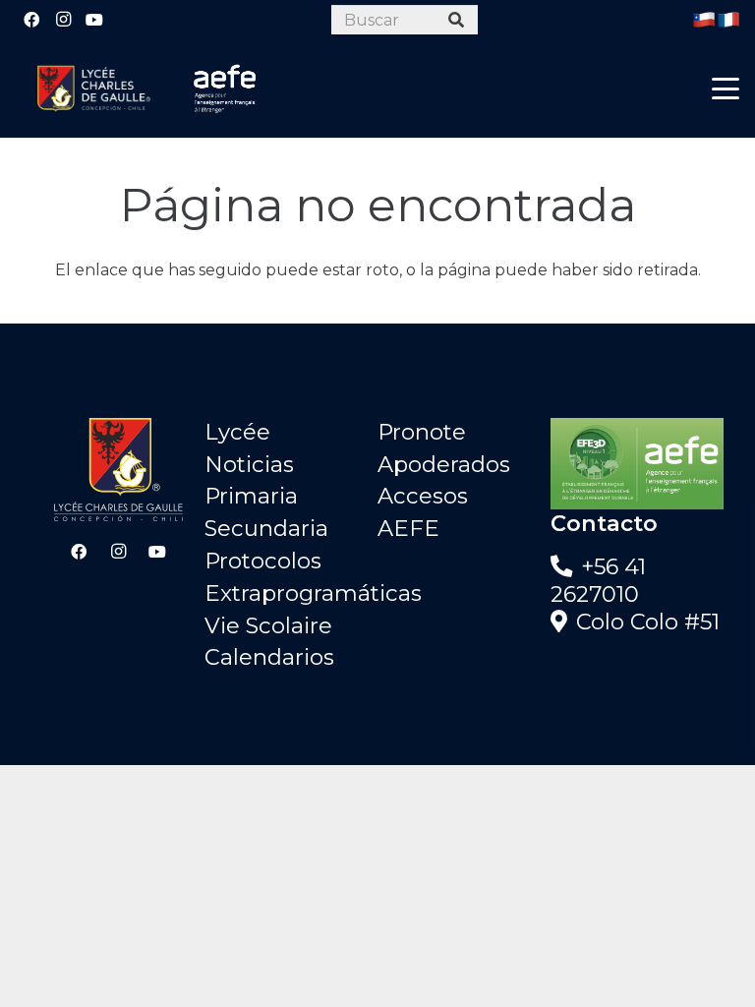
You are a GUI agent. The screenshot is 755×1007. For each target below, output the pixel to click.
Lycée (237, 431)
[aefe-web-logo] (225, 88)
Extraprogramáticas (313, 593)
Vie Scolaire (268, 625)
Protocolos (262, 560)
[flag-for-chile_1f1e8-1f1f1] (704, 20)
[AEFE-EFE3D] (637, 463)
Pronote (422, 431)
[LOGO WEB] (93, 88)
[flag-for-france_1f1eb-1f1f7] (728, 20)
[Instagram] (63, 19)
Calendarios (269, 657)
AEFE (408, 528)
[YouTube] (94, 19)
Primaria (251, 495)
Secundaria (266, 528)
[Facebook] (31, 19)
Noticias (249, 464)
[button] (725, 88)
